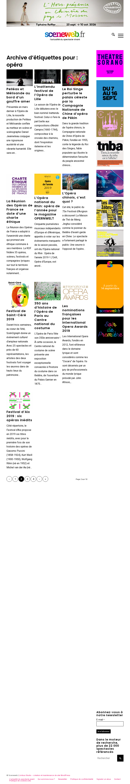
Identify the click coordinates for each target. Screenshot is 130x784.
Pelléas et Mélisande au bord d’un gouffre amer (18, 95)
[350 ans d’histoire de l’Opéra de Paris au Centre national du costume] (47, 291)
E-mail (100, 719)
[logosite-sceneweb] (65, 35)
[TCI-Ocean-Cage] (110, 196)
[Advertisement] (110, 394)
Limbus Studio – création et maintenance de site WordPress (44, 775)
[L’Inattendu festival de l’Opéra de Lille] (47, 76)
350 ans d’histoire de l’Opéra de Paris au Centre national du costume (45, 315)
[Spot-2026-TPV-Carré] (110, 106)
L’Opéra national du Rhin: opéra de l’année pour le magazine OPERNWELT (47, 208)
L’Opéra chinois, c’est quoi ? (74, 197)
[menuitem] (112, 35)
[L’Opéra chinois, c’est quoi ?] (75, 182)
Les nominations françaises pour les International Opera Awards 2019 (75, 318)
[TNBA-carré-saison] (110, 166)
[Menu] (119, 35)
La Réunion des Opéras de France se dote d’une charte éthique (19, 211)
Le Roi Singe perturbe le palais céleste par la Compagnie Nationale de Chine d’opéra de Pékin (75, 103)
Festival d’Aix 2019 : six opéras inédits (19, 416)
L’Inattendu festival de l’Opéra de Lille (44, 92)
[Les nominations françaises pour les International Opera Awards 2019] (75, 292)
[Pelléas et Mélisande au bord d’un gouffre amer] (19, 77)
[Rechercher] (112, 35)
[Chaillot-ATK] (110, 255)
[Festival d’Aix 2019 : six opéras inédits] (19, 400)
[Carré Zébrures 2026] (110, 225)
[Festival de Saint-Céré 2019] (19, 295)
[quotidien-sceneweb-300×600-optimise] (110, 312)
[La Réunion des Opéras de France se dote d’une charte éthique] (19, 186)
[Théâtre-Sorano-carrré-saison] (110, 76)
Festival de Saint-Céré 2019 (16, 315)
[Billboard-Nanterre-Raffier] (65, 25)
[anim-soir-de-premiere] (110, 342)
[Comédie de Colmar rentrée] (110, 136)
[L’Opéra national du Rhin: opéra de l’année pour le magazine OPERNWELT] (47, 184)
